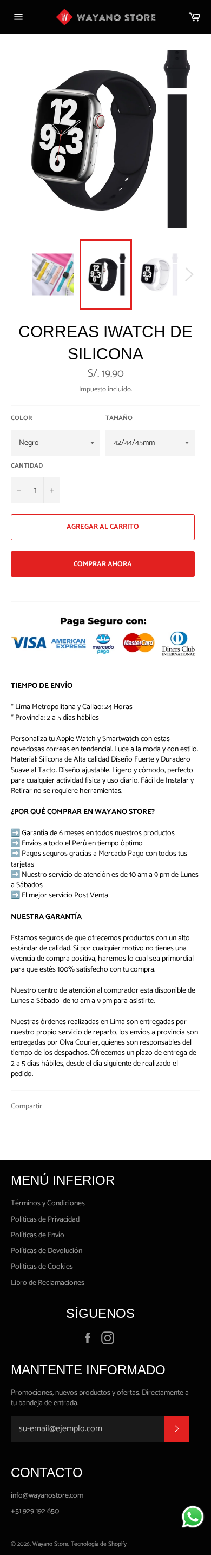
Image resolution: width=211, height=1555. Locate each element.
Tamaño (119, 418)
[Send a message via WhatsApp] (193, 1517)
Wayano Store (50, 1544)
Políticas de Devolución (46, 1251)
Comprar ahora (103, 564)
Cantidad (27, 466)
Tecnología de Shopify (99, 1544)
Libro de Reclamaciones (47, 1283)
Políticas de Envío (37, 1235)
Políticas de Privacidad (45, 1219)
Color (21, 418)
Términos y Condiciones (48, 1203)
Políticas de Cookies (42, 1267)
